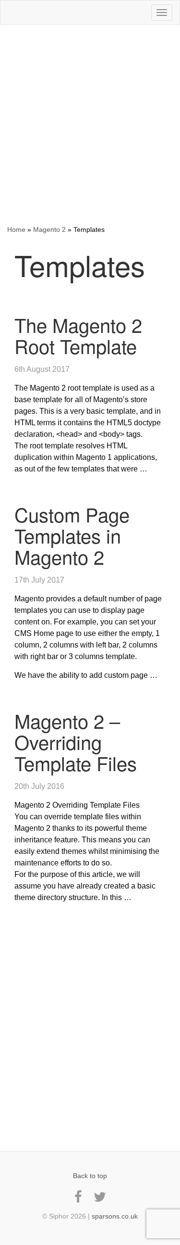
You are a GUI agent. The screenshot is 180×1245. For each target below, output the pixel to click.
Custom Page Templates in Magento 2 (72, 535)
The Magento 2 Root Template (78, 335)
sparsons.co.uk (115, 1216)
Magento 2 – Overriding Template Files (75, 741)
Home (16, 229)
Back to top (90, 1176)
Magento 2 (49, 229)
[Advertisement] (90, 125)
